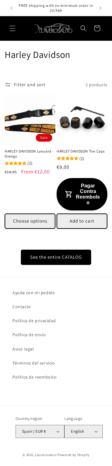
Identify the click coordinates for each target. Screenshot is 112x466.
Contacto (21, 306)
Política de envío (29, 334)
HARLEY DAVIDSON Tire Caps (81, 151)
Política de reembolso (34, 377)
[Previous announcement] (11, 8)
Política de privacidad (34, 320)
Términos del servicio (33, 363)
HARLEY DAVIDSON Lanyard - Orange (29, 153)
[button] (12, 28)
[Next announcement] (100, 8)
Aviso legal (23, 349)
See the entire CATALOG (56, 257)
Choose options (30, 221)
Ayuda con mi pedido (33, 292)
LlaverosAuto (46, 455)
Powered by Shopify (74, 455)
